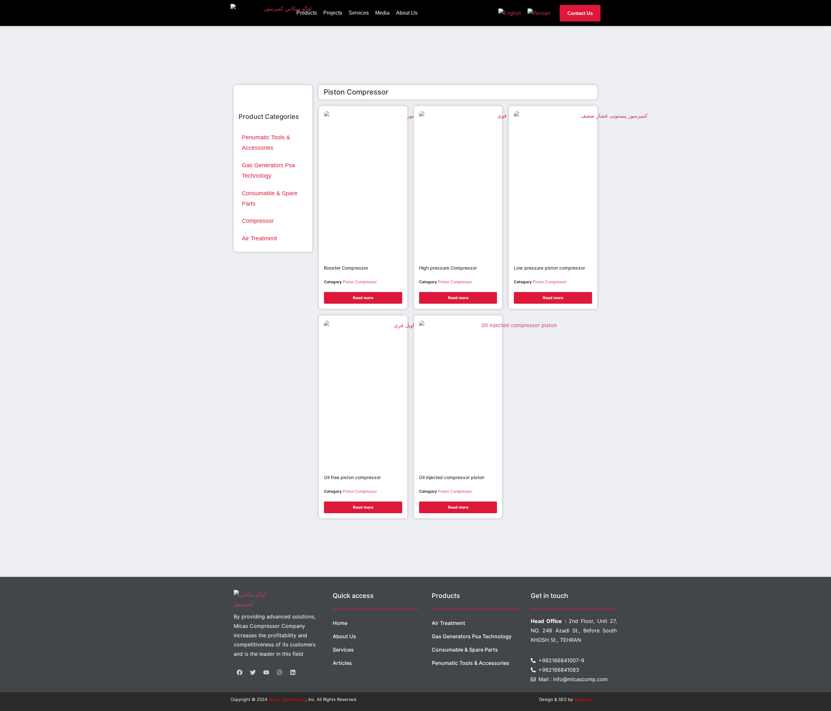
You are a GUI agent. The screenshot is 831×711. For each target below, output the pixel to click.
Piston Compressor (360, 281)
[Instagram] (279, 672)
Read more (363, 297)
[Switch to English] (509, 12)
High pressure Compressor (448, 268)
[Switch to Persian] (539, 12)
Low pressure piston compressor (549, 268)
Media (382, 13)
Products (306, 13)
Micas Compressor (287, 699)
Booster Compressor (346, 268)
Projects (332, 13)
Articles (342, 663)
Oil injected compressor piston (451, 477)
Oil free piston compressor (352, 477)
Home (340, 623)
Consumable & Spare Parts (465, 649)
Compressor (258, 221)
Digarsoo (583, 699)
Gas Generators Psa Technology (472, 636)
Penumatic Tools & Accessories (470, 663)
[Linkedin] (293, 672)
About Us (406, 13)
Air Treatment (259, 238)
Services (359, 13)
